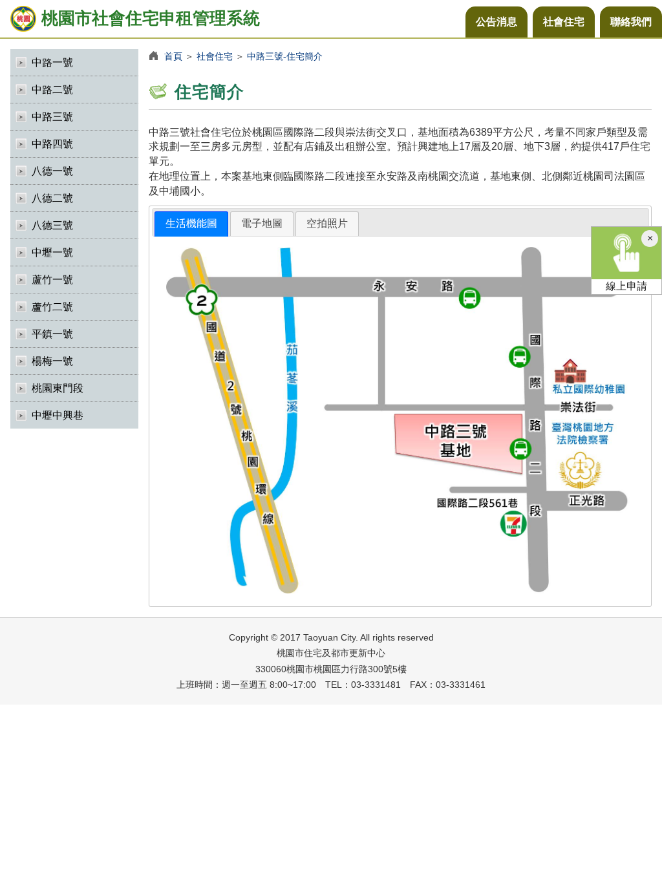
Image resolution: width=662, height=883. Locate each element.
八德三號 (52, 225)
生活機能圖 (191, 223)
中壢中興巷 (57, 415)
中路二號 (52, 89)
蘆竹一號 (52, 279)
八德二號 (52, 198)
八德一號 (52, 170)
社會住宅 (563, 21)
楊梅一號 (52, 361)
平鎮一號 (52, 333)
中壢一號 (52, 252)
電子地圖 (262, 223)
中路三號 (52, 116)
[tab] (191, 224)
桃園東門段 (57, 388)
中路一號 (52, 62)
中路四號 (52, 143)
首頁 (173, 56)
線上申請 (626, 286)
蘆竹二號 (52, 306)
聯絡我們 (631, 21)
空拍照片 (327, 223)
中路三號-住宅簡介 (285, 56)
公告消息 (496, 21)
